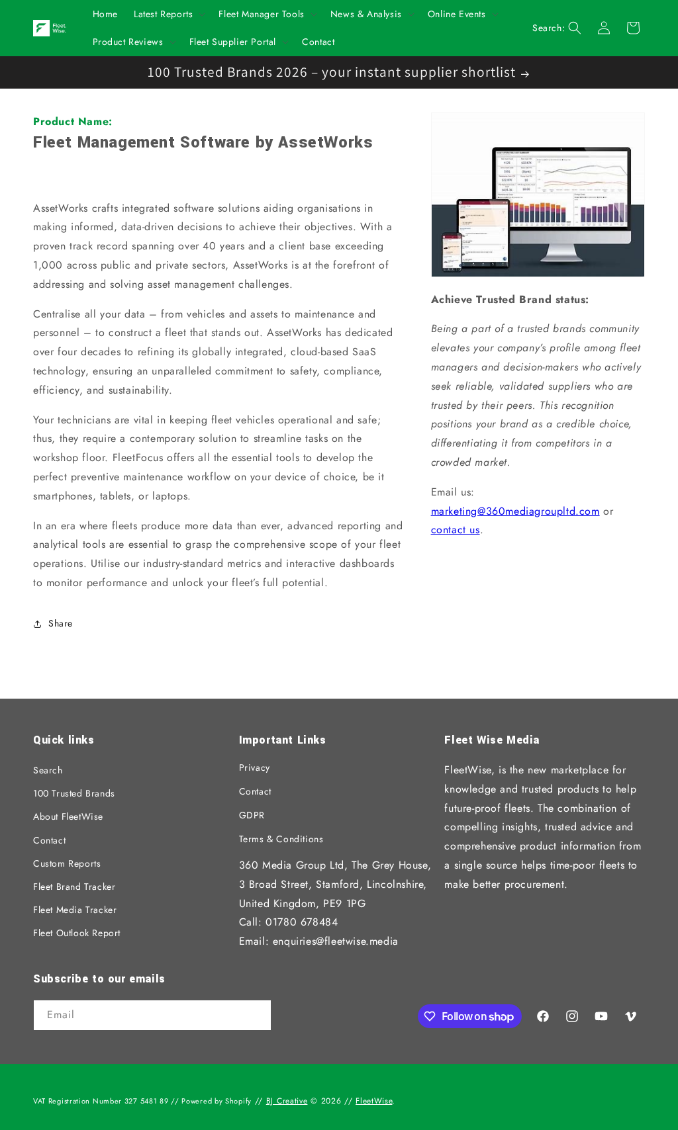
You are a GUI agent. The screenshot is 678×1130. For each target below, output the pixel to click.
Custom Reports (67, 863)
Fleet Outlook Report (77, 932)
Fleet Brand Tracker (74, 886)
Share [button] (60, 623)
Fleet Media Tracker (75, 909)
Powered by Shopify (216, 1101)
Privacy (254, 767)
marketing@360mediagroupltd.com (515, 511)
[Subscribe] (256, 1016)
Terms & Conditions (281, 839)
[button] (168, 14)
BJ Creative (287, 1101)
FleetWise (374, 1101)
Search (48, 770)
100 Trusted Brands (74, 793)
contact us (455, 529)
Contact (49, 840)
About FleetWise (68, 816)
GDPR (252, 815)
